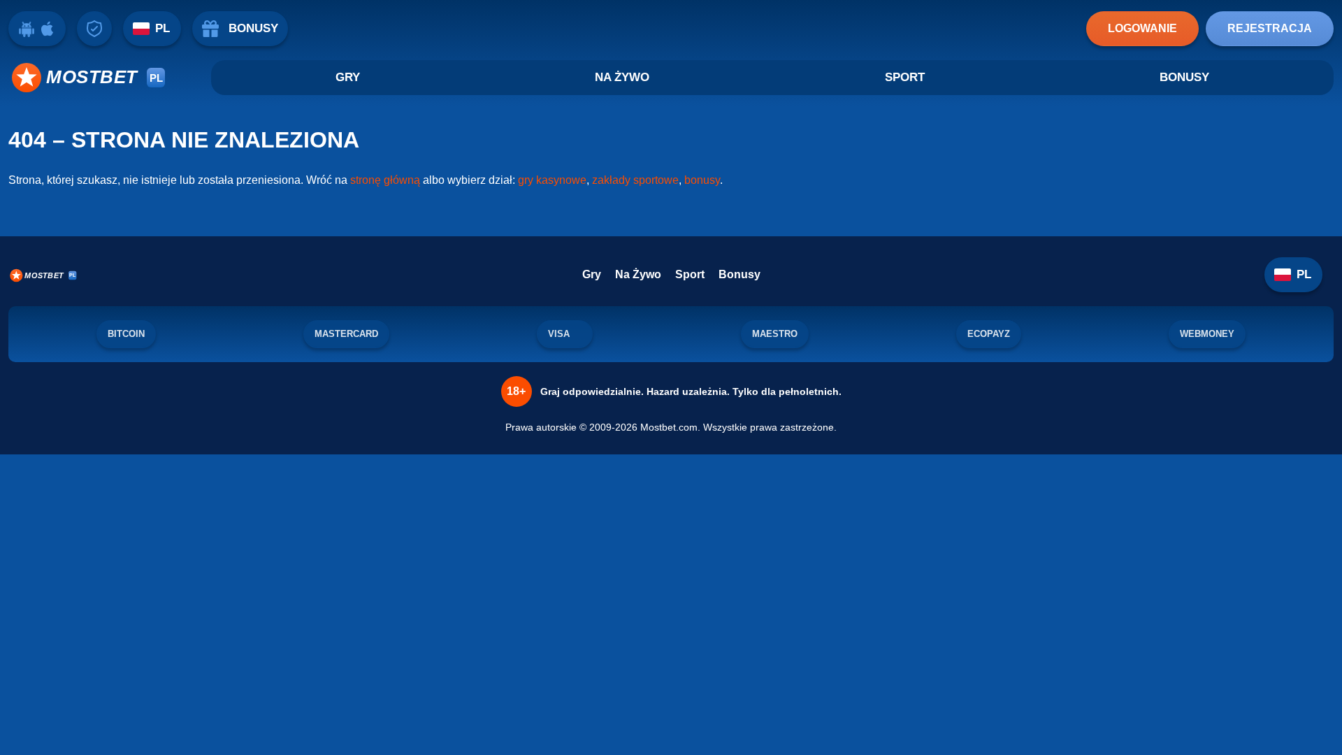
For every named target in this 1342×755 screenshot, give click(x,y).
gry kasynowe (552, 180)
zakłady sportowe (635, 180)
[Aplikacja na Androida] (26, 28)
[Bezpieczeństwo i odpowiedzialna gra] (94, 28)
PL (162, 28)
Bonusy (1184, 77)
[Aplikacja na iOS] (47, 28)
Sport (905, 77)
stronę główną (385, 180)
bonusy (702, 180)
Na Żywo (622, 77)
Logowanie (1142, 28)
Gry (348, 77)
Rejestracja (1269, 28)
